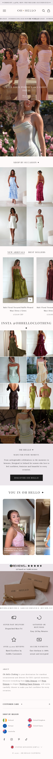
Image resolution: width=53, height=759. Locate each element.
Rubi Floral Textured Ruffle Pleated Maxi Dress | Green (18, 309)
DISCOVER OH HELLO (26, 478)
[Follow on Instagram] (11, 739)
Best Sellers (37, 252)
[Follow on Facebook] (4, 739)
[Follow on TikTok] (26, 739)
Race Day (39, 204)
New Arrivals (16, 252)
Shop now (26, 96)
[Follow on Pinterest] (19, 739)
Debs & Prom (39, 243)
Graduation (13, 243)
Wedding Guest (13, 204)
